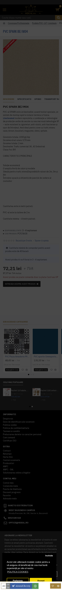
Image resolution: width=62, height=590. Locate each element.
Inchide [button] (49, 556)
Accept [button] (41, 581)
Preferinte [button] (18, 581)
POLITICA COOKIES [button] (17, 572)
